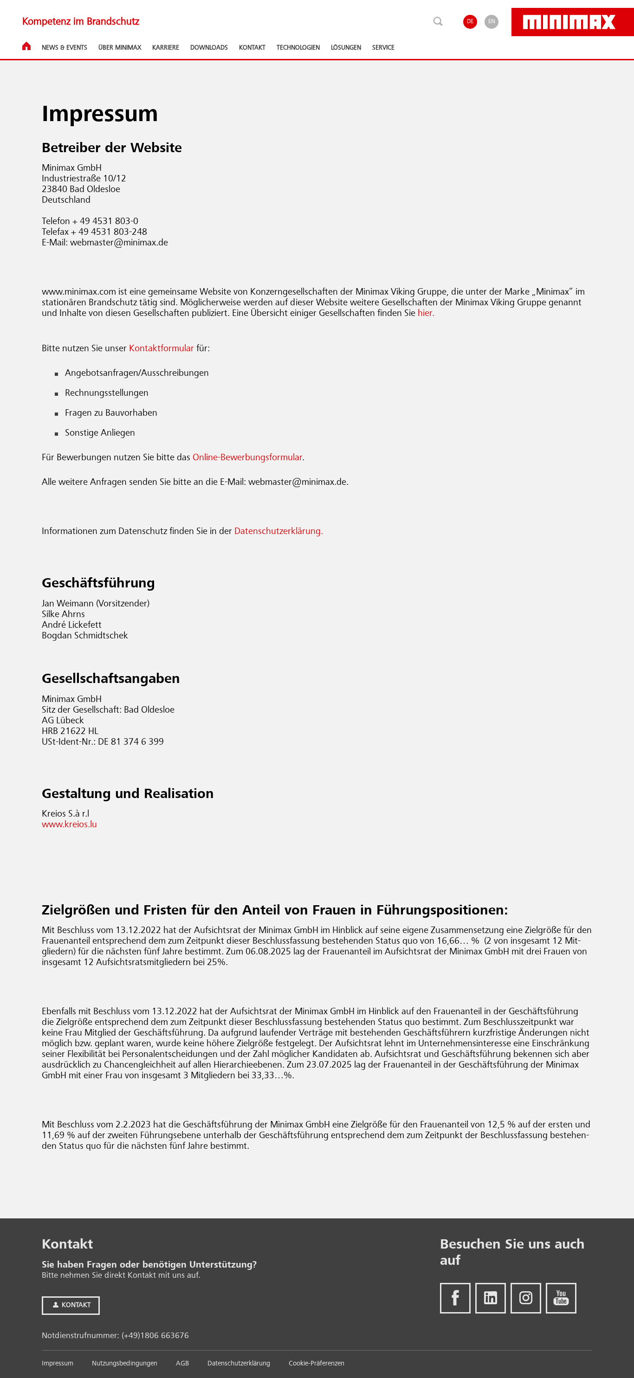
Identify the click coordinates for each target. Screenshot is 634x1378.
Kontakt (75, 1305)
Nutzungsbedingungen (124, 1363)
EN (491, 22)
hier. (426, 313)
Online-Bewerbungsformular (247, 458)
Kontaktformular (161, 349)
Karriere (165, 48)
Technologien (298, 48)
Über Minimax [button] (119, 48)
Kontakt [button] (252, 48)
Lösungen (346, 48)
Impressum (57, 1363)
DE (470, 22)
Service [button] (383, 48)
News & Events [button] (64, 48)
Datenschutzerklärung (238, 1363)
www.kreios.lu (69, 825)
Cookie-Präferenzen (316, 1363)
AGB (182, 1363)
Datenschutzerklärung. (278, 531)
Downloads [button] (209, 48)
